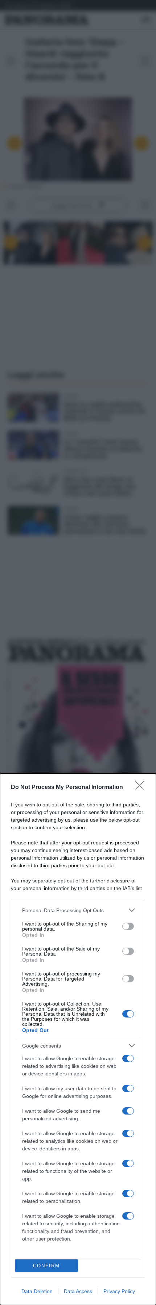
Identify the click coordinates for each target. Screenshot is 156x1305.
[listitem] (78, 910)
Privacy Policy (119, 1291)
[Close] (142, 787)
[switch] (128, 926)
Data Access (78, 1291)
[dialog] (78, 1039)
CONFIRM (46, 1265)
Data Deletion (37, 1291)
